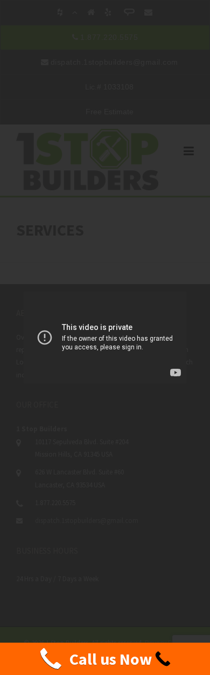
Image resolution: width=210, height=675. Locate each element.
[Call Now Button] (105, 659)
